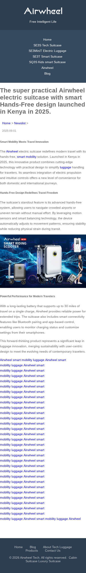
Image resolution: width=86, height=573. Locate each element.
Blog (47, 73)
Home (47, 39)
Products (32, 550)
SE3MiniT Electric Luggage (47, 51)
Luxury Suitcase (49, 561)
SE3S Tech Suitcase (48, 45)
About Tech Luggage (57, 547)
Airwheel (47, 68)
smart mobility (26, 156)
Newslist (20, 123)
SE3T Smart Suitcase (47, 56)
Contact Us (52, 550)
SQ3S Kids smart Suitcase (47, 62)
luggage (65, 167)
